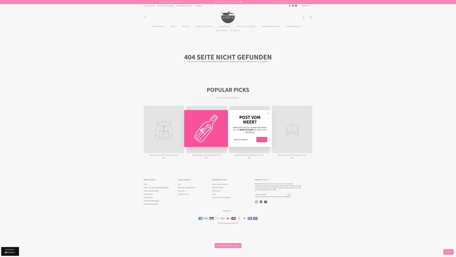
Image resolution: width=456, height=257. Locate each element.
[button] (10, 251)
